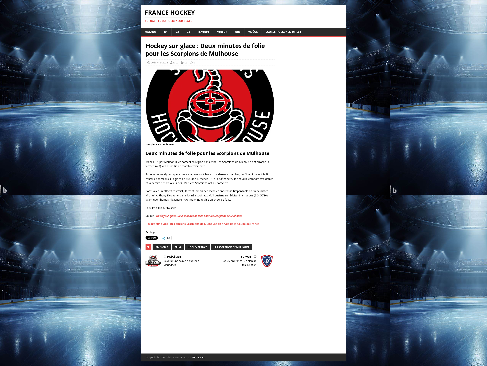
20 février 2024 (159, 62)
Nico (175, 62)
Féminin (203, 32)
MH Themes (198, 357)
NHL (237, 32)
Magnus (150, 32)
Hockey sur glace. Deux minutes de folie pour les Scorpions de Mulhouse (199, 216)
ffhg (178, 247)
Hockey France (197, 247)
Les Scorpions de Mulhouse (231, 247)
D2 (177, 32)
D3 (188, 32)
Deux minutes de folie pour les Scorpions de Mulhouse (207, 153)
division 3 (161, 247)
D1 (166, 32)
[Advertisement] (310, 190)
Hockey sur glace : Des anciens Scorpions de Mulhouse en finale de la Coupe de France (202, 224)
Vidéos (253, 32)
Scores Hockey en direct (284, 32)
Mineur (222, 32)
